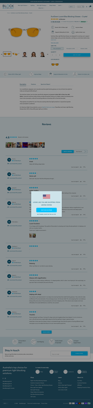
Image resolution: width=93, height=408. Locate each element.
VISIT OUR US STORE (46, 210)
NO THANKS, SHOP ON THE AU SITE (46, 214)
